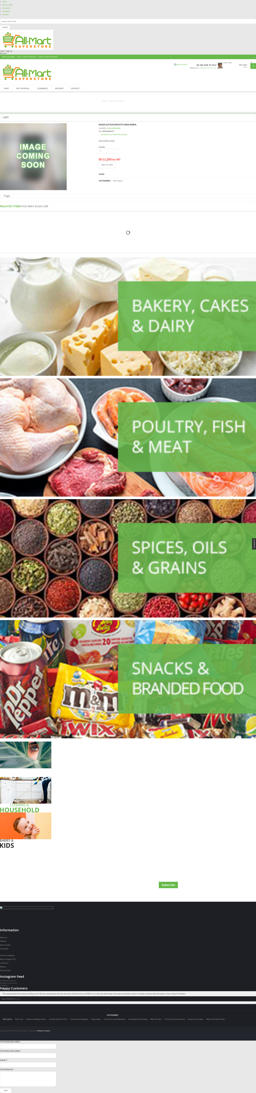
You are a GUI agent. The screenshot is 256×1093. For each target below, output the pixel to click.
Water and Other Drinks (215, 1019)
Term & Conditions (7, 955)
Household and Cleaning (137, 1019)
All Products (120, 101)
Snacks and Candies (195, 1019)
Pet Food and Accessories (175, 1019)
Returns (3, 967)
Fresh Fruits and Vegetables (114, 1019)
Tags (6, 196)
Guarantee (4, 949)
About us (3, 937)
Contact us (4, 963)
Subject (3, 1060)
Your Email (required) (10, 1051)
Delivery (3, 941)
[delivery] (205, 64)
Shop (4, 1)
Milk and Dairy (156, 1019)
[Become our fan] (251, 57)
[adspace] (181, 64)
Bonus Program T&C (8, 959)
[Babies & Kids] (42, 830)
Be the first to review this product (114, 134)
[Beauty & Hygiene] (42, 759)
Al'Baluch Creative (43, 1031)
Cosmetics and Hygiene (79, 1019)
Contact (5, 14)
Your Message (6, 1069)
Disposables (96, 1019)
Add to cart (107, 165)
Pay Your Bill (7, 5)
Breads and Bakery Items (36, 1019)
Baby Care (19, 1019)
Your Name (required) (10, 1042)
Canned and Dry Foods (58, 1019)
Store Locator (5, 945)
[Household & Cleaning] (42, 794)
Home (104, 101)
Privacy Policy (5, 970)
